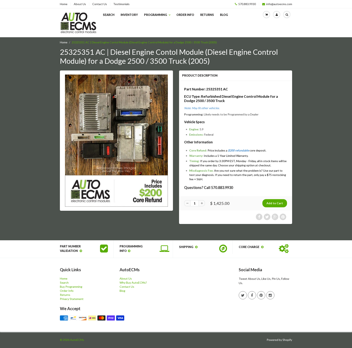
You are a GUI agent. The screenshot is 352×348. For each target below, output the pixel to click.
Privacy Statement (72, 299)
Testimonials (121, 4)
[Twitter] (243, 295)
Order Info (185, 14)
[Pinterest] (261, 295)
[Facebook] (252, 295)
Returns (207, 14)
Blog (224, 14)
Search (108, 14)
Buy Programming (71, 286)
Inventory (129, 14)
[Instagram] (270, 295)
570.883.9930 (247, 4)
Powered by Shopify (279, 339)
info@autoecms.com (279, 4)
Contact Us (99, 4)
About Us (80, 4)
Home (63, 4)
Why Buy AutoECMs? (133, 282)
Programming (155, 14)
